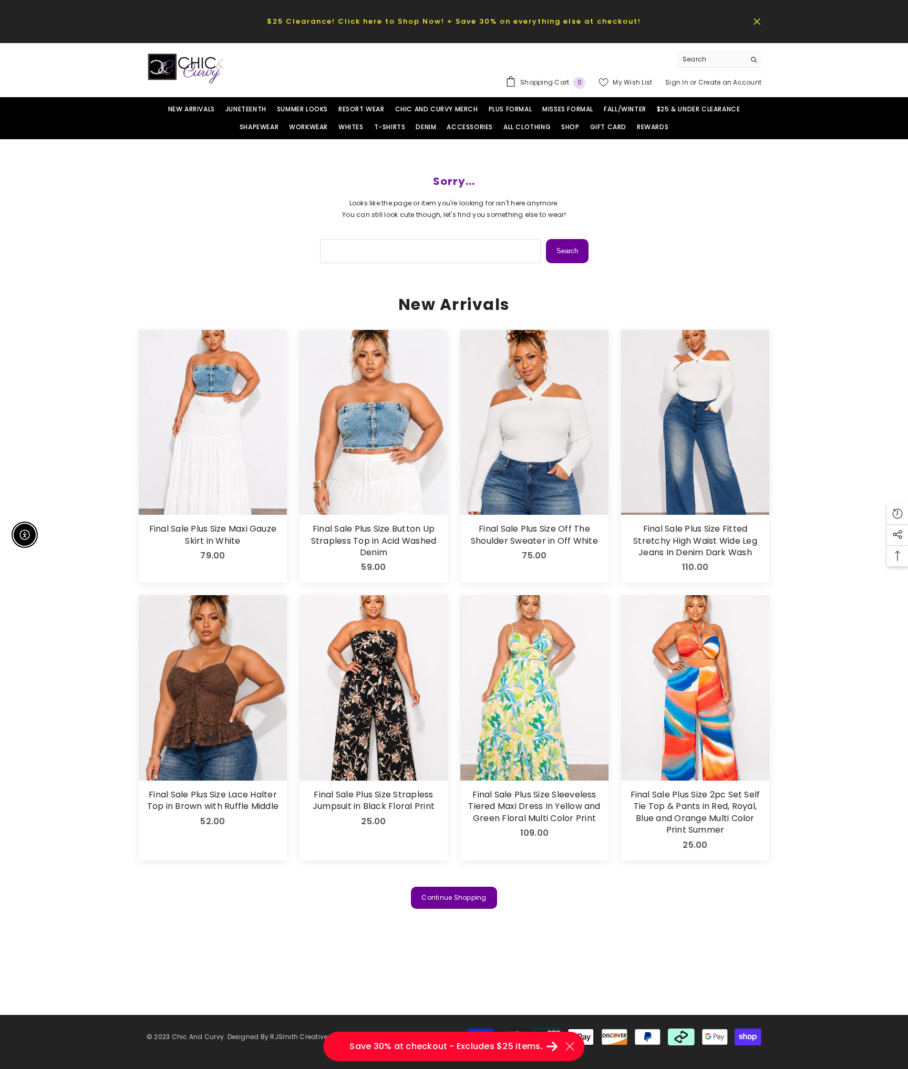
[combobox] (711, 59)
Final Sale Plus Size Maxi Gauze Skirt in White (212, 534)
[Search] (719, 59)
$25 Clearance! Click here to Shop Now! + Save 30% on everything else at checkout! (454, 21)
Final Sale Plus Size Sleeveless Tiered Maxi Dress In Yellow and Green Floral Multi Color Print (534, 806)
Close (756, 21)
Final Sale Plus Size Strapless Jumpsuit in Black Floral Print (374, 800)
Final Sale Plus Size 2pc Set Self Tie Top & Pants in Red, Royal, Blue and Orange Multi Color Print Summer (695, 812)
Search (567, 251)
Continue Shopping (453, 897)
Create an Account (729, 82)
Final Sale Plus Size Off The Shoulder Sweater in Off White (534, 534)
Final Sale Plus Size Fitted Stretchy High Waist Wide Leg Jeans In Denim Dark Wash (695, 540)
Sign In (677, 82)
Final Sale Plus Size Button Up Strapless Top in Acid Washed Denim (374, 540)
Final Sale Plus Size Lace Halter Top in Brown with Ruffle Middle (212, 800)
